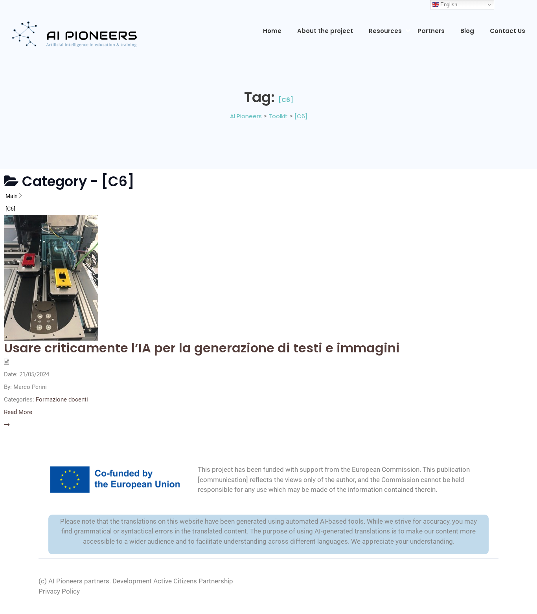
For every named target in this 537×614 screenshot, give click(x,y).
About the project (325, 31)
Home (272, 31)
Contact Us (507, 31)
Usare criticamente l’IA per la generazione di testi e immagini (202, 348)
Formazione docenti (62, 399)
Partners (431, 31)
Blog (467, 31)
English (448, 4)
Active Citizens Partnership (193, 581)
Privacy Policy (59, 591)
